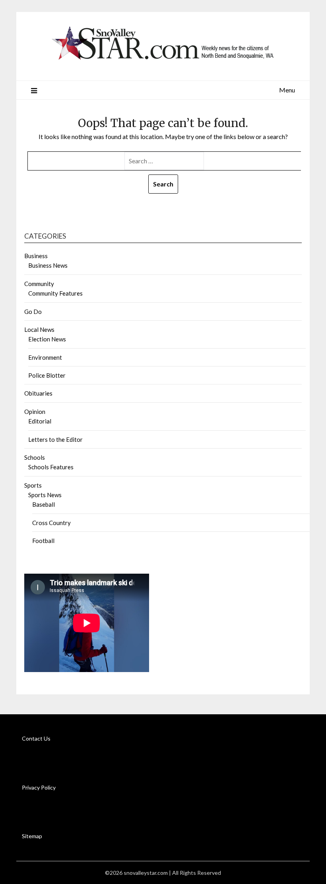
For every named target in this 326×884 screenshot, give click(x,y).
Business (36, 255)
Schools (34, 457)
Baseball (43, 504)
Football (43, 540)
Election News (47, 339)
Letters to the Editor (55, 439)
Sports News (45, 494)
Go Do (33, 311)
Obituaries (38, 393)
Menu (287, 90)
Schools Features (51, 466)
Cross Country (51, 522)
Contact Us (36, 738)
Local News (39, 329)
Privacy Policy (39, 787)
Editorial (39, 421)
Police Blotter (47, 375)
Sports (33, 485)
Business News (48, 265)
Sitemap (32, 836)
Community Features (55, 293)
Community (39, 283)
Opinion (34, 411)
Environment (45, 357)
